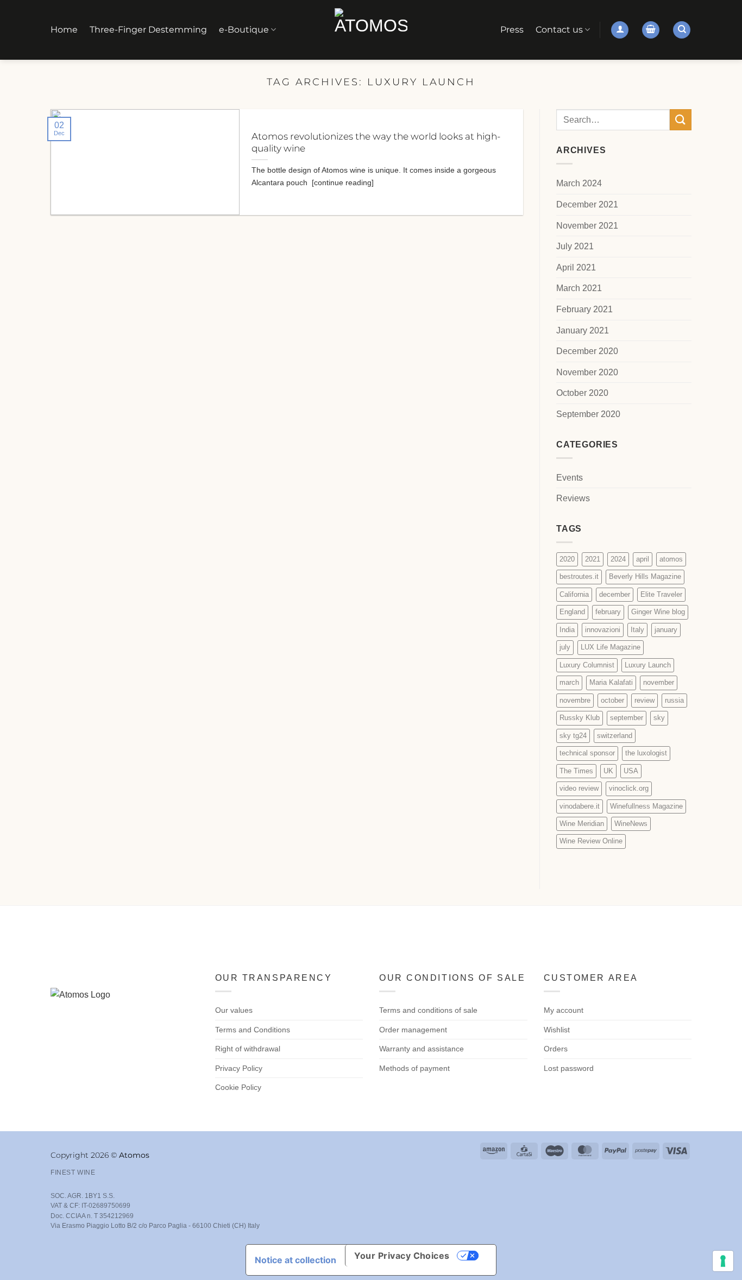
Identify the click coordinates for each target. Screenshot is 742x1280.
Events (569, 477)
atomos (671, 559)
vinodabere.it (579, 806)
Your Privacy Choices (402, 1255)
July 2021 (575, 246)
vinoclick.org (629, 788)
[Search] (681, 30)
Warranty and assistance (421, 1048)
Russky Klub (579, 718)
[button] (619, 30)
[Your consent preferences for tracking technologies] (723, 1261)
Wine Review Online (590, 841)
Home (64, 29)
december (614, 594)
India (567, 630)
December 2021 (587, 204)
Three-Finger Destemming (148, 29)
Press (512, 29)
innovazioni (602, 630)
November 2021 (587, 225)
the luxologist (646, 753)
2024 (618, 559)
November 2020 (587, 372)
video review (579, 788)
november (658, 683)
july (564, 648)
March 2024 (579, 183)
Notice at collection (295, 1259)
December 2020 (587, 351)
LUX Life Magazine (610, 648)
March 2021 (579, 288)
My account (563, 1010)
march (569, 683)
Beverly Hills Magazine (645, 577)
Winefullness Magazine (646, 806)
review (644, 700)
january (666, 630)
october (612, 700)
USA (631, 771)
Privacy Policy (238, 1068)
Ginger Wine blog (658, 612)
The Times (576, 771)
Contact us (559, 29)
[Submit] (680, 119)
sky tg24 (573, 736)
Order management (413, 1029)
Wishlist (557, 1029)
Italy (637, 630)
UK (608, 771)
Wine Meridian (581, 823)
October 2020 (582, 393)
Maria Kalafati (611, 683)
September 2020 (588, 414)
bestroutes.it (579, 577)
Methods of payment (414, 1068)
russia (674, 700)
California (574, 594)
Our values (234, 1010)
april (642, 559)
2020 (567, 559)
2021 (592, 559)
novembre (574, 700)
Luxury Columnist (586, 665)
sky (659, 718)
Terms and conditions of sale (428, 1010)
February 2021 (584, 309)
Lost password (569, 1068)
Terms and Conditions (252, 1029)
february (608, 612)
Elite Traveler (661, 594)
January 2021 (582, 330)
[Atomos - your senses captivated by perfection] (371, 30)
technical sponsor (587, 753)
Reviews (573, 498)
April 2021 (576, 267)
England (572, 612)
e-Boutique (244, 29)
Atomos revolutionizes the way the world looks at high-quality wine (375, 142)
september (626, 718)
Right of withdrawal (247, 1048)
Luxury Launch (648, 665)
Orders (556, 1048)
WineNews (630, 823)
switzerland (614, 736)
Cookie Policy (238, 1087)
